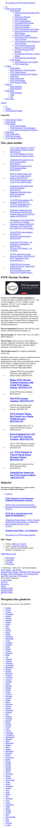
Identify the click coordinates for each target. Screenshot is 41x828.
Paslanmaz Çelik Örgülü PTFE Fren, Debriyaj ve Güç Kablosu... (22, 227)
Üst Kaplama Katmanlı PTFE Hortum (23, 74)
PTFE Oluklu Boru (21, 64)
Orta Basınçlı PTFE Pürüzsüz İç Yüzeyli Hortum (26, 38)
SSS (11, 97)
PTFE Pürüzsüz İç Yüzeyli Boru (26, 62)
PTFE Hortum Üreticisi (13, 120)
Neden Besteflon (16, 93)
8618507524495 (7, 588)
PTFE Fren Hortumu (17, 80)
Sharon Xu (5, 584)
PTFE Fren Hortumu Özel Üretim (27, 29)
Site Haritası (16, 570)
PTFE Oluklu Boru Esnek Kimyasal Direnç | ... (19, 259)
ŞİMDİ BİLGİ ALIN (8, 554)
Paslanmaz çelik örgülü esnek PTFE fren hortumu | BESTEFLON (20, 194)
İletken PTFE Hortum (22, 35)
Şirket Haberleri (15, 89)
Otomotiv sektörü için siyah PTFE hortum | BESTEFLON (22, 215)
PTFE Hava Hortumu (22, 17)
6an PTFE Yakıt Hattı (8, 576)
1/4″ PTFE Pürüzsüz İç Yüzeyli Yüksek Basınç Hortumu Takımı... (22, 155)
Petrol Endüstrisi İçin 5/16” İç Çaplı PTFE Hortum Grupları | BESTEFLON (23, 436)
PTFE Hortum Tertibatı (18, 82)
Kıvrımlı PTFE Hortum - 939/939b (13, 572)
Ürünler (8, 66)
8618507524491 (7, 592)
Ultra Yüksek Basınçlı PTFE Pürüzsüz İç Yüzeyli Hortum (25, 47)
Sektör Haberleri (16, 87)
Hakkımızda (9, 91)
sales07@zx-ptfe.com (19, 546)
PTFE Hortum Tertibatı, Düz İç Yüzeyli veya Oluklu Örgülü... (21, 181)
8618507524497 (7, 590)
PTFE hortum (15, 68)
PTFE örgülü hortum (15, 574)
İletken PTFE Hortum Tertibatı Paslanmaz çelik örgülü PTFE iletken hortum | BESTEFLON (21, 384)
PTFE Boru (14, 76)
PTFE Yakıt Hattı (21, 19)
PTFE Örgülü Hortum (23, 21)
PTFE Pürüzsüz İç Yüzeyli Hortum (22, 70)
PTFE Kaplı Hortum (22, 27)
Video (12, 95)
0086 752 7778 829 (19, 544)
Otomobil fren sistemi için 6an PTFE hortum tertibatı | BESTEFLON (21, 168)
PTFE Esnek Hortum (22, 25)
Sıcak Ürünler (6, 570)
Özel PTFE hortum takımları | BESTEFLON (22, 399)
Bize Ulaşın (9, 99)
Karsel (3, 586)
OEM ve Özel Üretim (13, 9)
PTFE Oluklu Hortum (18, 72)
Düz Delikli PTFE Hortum (24, 23)
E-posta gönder (6, 580)
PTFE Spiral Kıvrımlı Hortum (25, 58)
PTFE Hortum (15, 11)
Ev (6, 7)
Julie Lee (4, 582)
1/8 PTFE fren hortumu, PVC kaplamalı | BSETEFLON (20, 205)
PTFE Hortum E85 (31, 574)
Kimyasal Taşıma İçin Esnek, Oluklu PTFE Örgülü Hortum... (21, 271)
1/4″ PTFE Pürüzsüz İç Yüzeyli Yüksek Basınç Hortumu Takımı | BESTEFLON (21, 456)
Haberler (8, 84)
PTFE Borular (15, 60)
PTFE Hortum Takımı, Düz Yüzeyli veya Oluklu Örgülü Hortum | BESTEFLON (21, 417)
